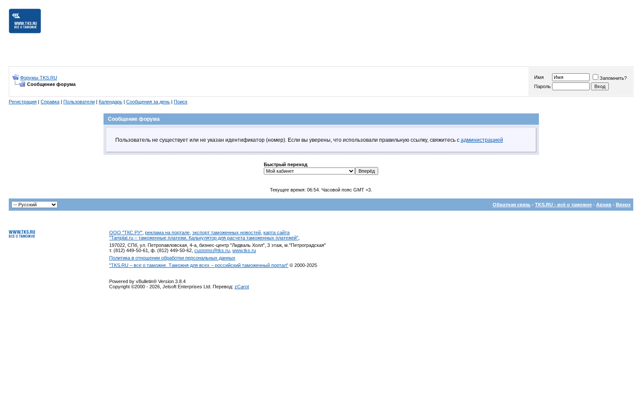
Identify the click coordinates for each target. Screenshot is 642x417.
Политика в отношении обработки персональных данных (172, 257)
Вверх (623, 204)
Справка (50, 101)
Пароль (542, 86)
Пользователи (79, 101)
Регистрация (23, 101)
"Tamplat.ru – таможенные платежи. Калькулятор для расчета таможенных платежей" (203, 237)
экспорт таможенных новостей (226, 232)
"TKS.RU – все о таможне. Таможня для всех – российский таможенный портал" (198, 265)
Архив (603, 204)
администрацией (482, 140)
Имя (539, 77)
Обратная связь (512, 204)
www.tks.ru (244, 250)
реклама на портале (167, 232)
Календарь (110, 101)
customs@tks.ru (212, 250)
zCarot (242, 286)
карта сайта (276, 232)
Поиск (180, 101)
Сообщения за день (148, 101)
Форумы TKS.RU (38, 77)
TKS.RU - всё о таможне (563, 204)
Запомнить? (613, 78)
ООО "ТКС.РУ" (125, 232)
